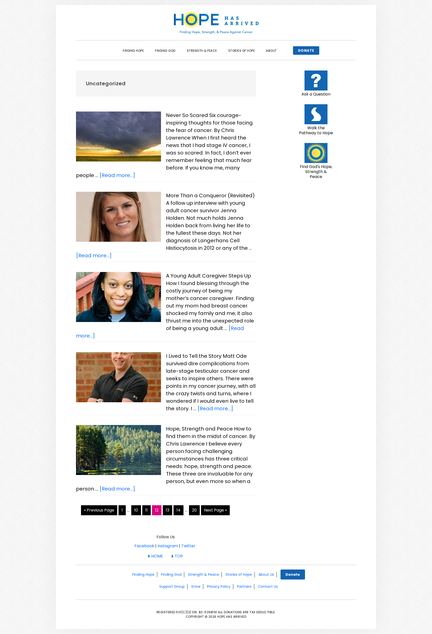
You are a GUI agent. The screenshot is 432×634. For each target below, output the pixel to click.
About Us (266, 574)
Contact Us (268, 586)
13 (169, 510)
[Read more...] (117, 175)
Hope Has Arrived (216, 22)
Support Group (172, 586)
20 (196, 510)
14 (180, 510)
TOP (179, 556)
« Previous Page (99, 511)
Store (195, 586)
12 (158, 510)
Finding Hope (143, 574)
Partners (244, 586)
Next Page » (215, 511)
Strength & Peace (203, 574)
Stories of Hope (239, 574)
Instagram (168, 546)
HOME (157, 556)
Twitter (188, 546)
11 (148, 510)
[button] (288, 46)
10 (137, 510)
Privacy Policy (218, 586)
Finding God (171, 574)
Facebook (144, 546)
